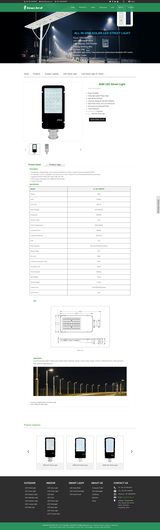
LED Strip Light (52, 507)
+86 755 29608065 (31, 1)
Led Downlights (88, 527)
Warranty (95, 497)
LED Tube (50, 497)
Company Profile (97, 488)
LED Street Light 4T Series (92, 74)
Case (112, 7)
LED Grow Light (52, 488)
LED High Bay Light (31, 497)
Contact (131, 7)
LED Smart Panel (75, 494)
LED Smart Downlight (77, 491)
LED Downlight (52, 504)
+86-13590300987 (61, 1)
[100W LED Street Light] (80, 449)
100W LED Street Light (80, 465)
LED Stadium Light (31, 494)
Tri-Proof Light (79, 527)
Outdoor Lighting (52, 74)
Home (73, 7)
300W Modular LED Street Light (47, 402)
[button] (8, 31)
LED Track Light (52, 510)
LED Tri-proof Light (53, 514)
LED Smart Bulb (75, 488)
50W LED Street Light (41, 404)
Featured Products (98, 525)
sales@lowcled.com (46, 1)
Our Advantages (97, 491)
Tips (91, 525)
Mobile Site (114, 525)
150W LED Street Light (109, 465)
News (93, 7)
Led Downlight (70, 527)
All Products (107, 527)
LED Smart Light (52, 491)
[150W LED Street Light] (110, 449)
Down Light (52, 527)
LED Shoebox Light (31, 501)
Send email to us (97, 119)
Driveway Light (61, 527)
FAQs (94, 501)
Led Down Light (98, 527)
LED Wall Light (30, 507)
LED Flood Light (30, 488)
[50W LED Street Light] (50, 449)
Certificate (95, 494)
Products (82, 7)
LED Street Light (70, 74)
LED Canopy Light (31, 504)
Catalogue (103, 7)
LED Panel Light (52, 501)
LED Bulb (50, 494)
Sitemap (107, 525)
